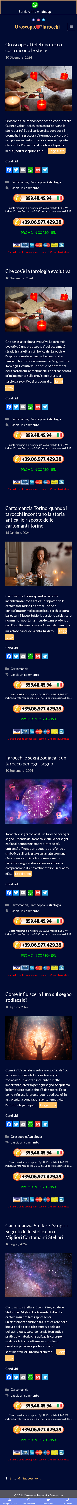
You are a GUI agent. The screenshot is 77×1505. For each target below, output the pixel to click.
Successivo (32, 1478)
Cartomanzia (19, 182)
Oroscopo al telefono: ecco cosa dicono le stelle (33, 47)
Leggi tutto (56, 151)
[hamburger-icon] (71, 27)
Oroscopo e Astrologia (45, 182)
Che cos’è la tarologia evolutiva (38, 271)
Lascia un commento (25, 188)
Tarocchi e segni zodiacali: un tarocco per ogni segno (35, 760)
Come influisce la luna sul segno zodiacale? (38, 997)
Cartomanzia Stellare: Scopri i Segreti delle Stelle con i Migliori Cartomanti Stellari (36, 1231)
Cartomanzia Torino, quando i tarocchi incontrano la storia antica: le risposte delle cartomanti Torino (36, 516)
